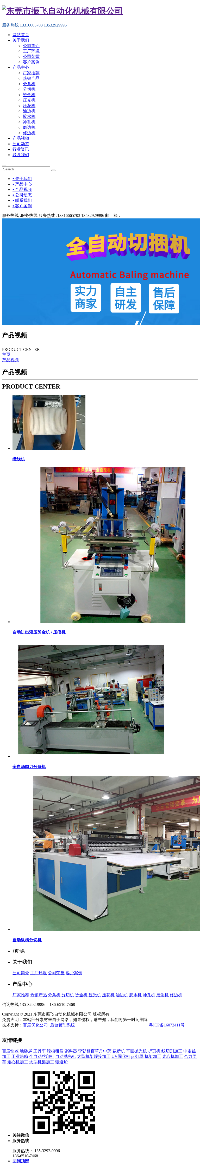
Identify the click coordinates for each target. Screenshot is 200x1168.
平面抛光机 (136, 1051)
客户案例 (31, 62)
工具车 (39, 1051)
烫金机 (29, 94)
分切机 (29, 89)
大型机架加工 (41, 1062)
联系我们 (20, 154)
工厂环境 (31, 51)
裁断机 (119, 1051)
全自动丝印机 (41, 1056)
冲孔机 (29, 122)
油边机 (29, 111)
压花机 (29, 105)
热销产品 (31, 78)
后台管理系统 (62, 1025)
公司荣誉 (31, 56)
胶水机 (29, 116)
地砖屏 (26, 1051)
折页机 (154, 1051)
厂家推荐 (31, 73)
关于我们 (20, 40)
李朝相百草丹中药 (94, 1051)
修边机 (29, 133)
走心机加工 (172, 1056)
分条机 (29, 84)
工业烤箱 (19, 1056)
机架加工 (153, 1056)
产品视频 (20, 138)
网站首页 (20, 34)
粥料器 (71, 1051)
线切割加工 (171, 1051)
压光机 (29, 100)
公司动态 (20, 144)
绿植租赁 (55, 1051)
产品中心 (20, 67)
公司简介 (31, 45)
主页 (6, 354)
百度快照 (10, 1051)
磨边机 (29, 127)
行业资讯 (20, 149)
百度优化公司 (35, 1025)
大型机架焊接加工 (93, 1056)
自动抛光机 (65, 1056)
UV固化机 (120, 1056)
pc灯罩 (137, 1056)
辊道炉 (61, 1062)
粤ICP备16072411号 (167, 1025)
